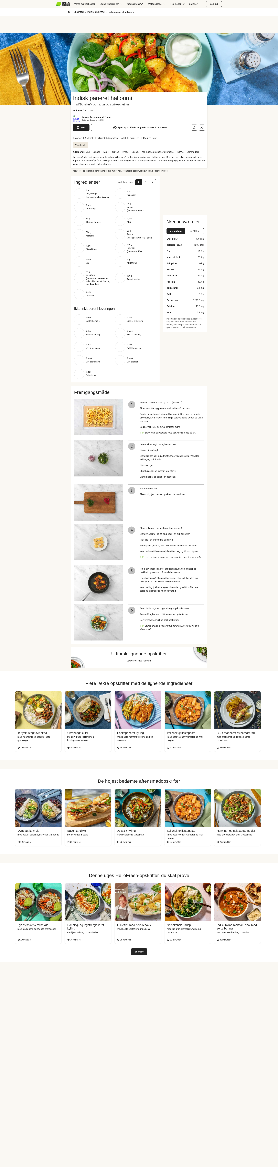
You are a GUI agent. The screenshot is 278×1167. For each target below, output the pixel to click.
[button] (115, 182)
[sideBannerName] (185, 194)
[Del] (202, 128)
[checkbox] (74, 110)
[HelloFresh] (63, 4)
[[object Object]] (194, 128)
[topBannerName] (139, 24)
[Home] (69, 12)
